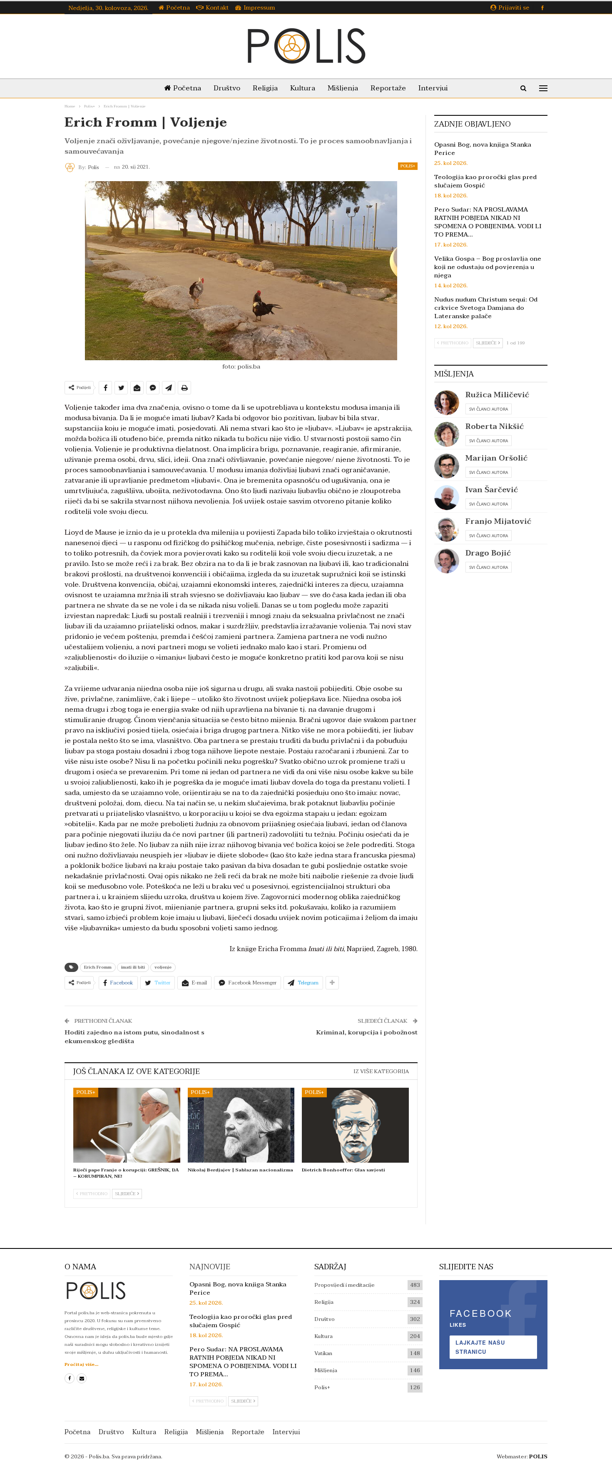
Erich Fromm (98, 967)
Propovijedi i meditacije (344, 1285)
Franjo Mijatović (498, 521)
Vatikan (323, 1353)
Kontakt (217, 7)
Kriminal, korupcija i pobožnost (367, 1032)
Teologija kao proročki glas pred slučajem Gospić (485, 181)
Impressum (259, 7)
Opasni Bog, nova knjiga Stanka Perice (482, 148)
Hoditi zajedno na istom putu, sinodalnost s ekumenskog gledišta (134, 1036)
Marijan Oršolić (496, 458)
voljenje (163, 967)
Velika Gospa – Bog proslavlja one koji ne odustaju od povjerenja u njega (487, 267)
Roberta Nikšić (494, 426)
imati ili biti (133, 967)
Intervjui (433, 88)
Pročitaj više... (81, 1364)
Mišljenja (343, 88)
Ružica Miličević (497, 395)
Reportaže (388, 88)
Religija (265, 88)
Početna (178, 7)
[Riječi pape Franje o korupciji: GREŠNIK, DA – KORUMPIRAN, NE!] (126, 1125)
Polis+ (408, 165)
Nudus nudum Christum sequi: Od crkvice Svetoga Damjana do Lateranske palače (485, 307)
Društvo (227, 88)
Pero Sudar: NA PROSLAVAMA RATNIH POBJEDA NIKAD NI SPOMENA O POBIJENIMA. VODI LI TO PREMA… (487, 222)
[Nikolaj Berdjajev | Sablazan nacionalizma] (241, 1125)
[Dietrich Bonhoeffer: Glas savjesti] (355, 1125)
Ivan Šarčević (491, 489)
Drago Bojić (488, 553)
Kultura (302, 88)
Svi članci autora (488, 409)
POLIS (538, 1456)
